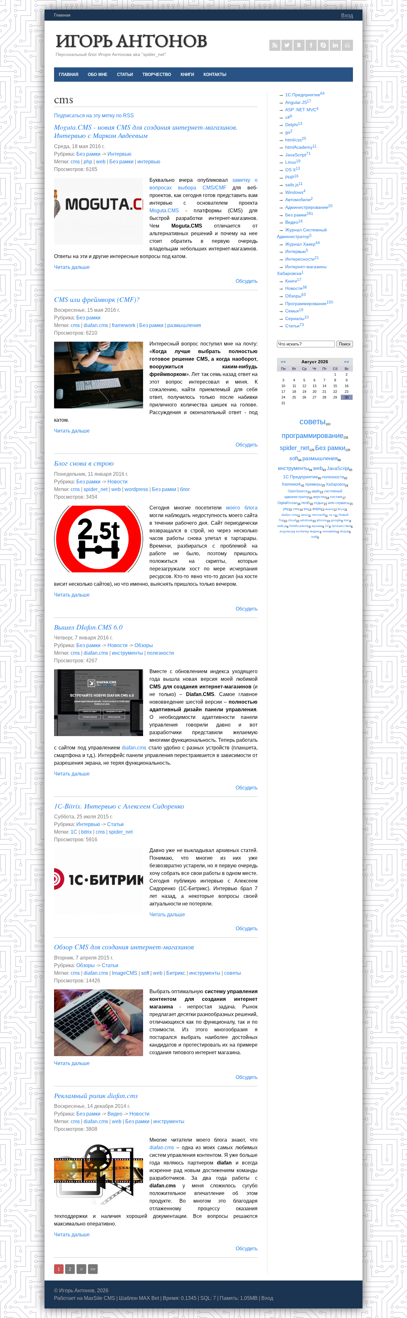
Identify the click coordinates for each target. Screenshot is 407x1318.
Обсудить (247, 281)
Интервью (119, 154)
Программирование (309, 303)
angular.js (286, 531)
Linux (292, 162)
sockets (301, 531)
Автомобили (299, 199)
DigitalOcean (287, 503)
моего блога (242, 507)
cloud (292, 520)
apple (316, 491)
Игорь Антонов (131, 40)
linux (341, 509)
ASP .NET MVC (302, 109)
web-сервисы (338, 503)
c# (288, 117)
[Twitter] (287, 45)
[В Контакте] (299, 45)
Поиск (344, 344)
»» (346, 361)
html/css (295, 139)
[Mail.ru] (347, 45)
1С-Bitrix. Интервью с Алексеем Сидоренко (119, 805)
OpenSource (297, 491)
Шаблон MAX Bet (139, 1298)
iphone (322, 520)
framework (123, 325)
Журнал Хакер (302, 244)
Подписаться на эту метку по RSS (94, 115)
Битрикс (175, 973)
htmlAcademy (301, 147)
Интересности (302, 259)
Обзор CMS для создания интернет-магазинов (124, 946)
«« (283, 361)
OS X (292, 169)
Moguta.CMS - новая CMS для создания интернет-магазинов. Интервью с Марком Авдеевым (146, 131)
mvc (346, 520)
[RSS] (274, 45)
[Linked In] (335, 45)
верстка (319, 497)
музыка (317, 526)
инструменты (127, 653)
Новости (117, 481)
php (88, 161)
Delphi (293, 124)
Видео (114, 1114)
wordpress (136, 489)
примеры (313, 484)
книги (329, 509)
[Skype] (323, 45)
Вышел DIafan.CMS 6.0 (88, 627)
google (336, 520)
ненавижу (329, 531)
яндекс (315, 531)
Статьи (115, 824)
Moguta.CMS (164, 210)
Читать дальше (72, 267)
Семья (294, 310)
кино (304, 514)
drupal (344, 531)
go (289, 132)
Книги (293, 280)
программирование (312, 436)
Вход (347, 15)
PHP (292, 177)
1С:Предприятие (305, 94)
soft (145, 973)
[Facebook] (311, 45)
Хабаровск (335, 484)
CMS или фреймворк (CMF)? (97, 299)
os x (332, 514)
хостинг (336, 497)
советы (232, 973)
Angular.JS (298, 102)
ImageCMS (124, 973)
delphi (316, 509)
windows (306, 520)
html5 (305, 503)
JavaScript (298, 154)
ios (306, 509)
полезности (160, 653)
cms (75, 161)
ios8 (314, 536)
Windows (295, 192)
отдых (319, 503)
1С (74, 832)
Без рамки (88, 154)
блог (185, 489)
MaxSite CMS (99, 1298)
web (101, 161)
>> (92, 1269)
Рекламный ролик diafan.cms (96, 1095)
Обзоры (144, 645)
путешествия (341, 526)
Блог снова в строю (84, 463)
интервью (148, 161)
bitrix (86, 832)
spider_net (95, 489)
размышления (184, 325)
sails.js (294, 184)
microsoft (318, 514)
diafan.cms (96, 325)
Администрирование (309, 207)
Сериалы (297, 318)
